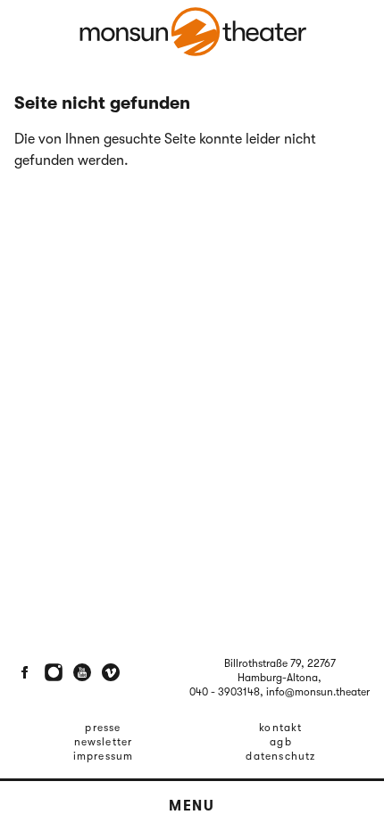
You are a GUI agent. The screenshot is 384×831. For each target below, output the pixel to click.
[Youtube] (82, 672)
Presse (103, 727)
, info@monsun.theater (315, 692)
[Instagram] (53, 672)
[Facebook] (25, 672)
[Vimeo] (110, 672)
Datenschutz (280, 756)
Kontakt (280, 727)
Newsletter (103, 742)
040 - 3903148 (224, 692)
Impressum (103, 756)
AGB (281, 742)
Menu (191, 806)
